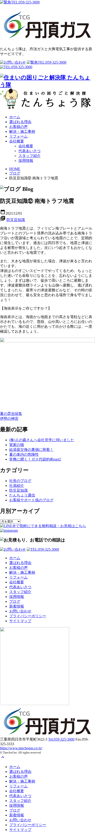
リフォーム (18, 136)
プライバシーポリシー (27, 616)
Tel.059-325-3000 (61, 739)
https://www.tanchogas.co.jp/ (21, 748)
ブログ (14, 173)
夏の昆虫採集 (11, 414)
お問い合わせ (20, 611)
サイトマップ (20, 621)
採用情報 (25, 160)
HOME (14, 169)
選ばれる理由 (20, 122)
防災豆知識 (15, 220)
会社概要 (16, 141)
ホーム (14, 117)
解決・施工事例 (22, 131)
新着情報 (16, 606)
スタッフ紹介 (29, 156)
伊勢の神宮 (9, 418)
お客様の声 (18, 127)
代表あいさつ (29, 151)
